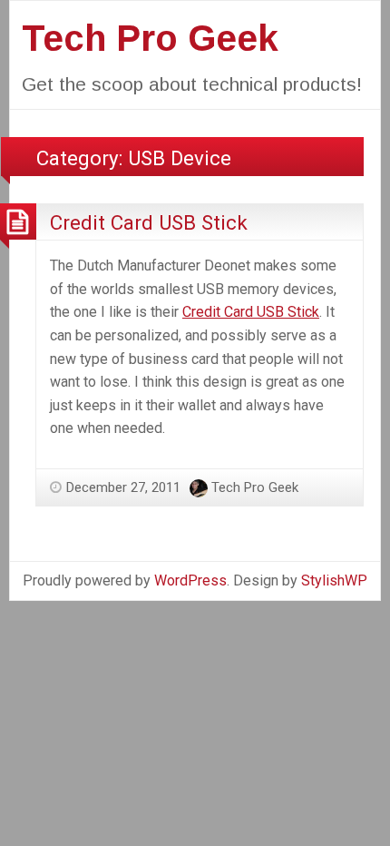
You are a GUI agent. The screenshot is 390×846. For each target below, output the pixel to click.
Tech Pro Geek (150, 38)
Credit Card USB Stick (149, 222)
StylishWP (334, 580)
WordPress (190, 580)
